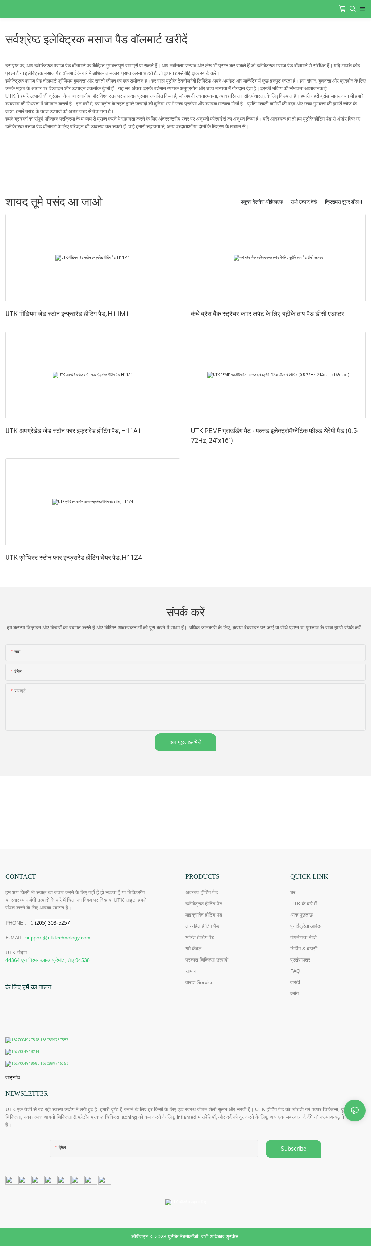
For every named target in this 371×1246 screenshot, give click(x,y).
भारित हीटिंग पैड (200, 937)
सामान (191, 971)
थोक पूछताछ (301, 915)
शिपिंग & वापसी (303, 948)
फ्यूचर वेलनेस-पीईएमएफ (262, 202)
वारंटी (295, 982)
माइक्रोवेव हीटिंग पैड (204, 915)
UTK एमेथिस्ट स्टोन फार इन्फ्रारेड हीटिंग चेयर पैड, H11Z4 (73, 557)
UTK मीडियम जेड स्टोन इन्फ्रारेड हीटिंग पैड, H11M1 (67, 313)
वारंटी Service (200, 982)
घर (292, 892)
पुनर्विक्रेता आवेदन (306, 926)
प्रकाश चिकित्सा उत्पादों (207, 960)
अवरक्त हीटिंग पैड (202, 892)
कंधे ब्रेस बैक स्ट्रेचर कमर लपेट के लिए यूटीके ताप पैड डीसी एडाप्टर (267, 313)
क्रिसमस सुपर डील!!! (343, 202)
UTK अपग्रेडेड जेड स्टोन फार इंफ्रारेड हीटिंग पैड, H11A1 (73, 430)
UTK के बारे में (303, 904)
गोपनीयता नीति (303, 937)
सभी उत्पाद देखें (304, 202)
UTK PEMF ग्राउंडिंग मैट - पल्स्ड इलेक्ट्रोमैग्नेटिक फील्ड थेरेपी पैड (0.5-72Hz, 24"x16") (275, 435)
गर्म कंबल (193, 948)
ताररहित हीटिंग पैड (202, 926)
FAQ (295, 971)
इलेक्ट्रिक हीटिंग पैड (204, 904)
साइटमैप (12, 1077)
